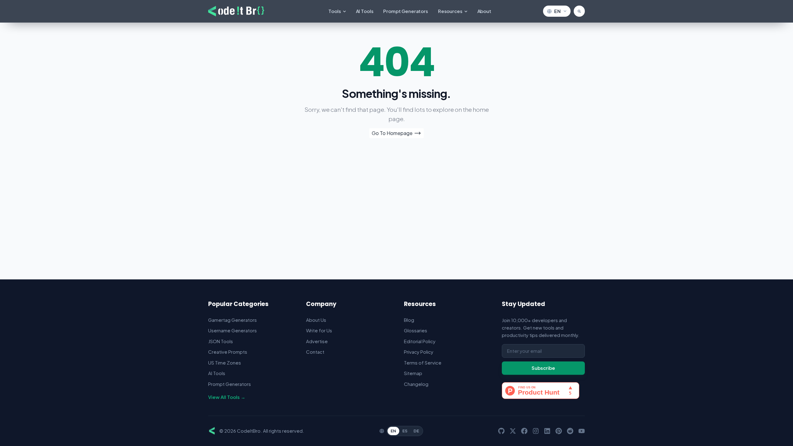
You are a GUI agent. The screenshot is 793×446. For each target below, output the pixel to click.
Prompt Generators (405, 11)
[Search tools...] (579, 11)
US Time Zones (224, 362)
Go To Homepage (392, 133)
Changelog (416, 384)
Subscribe (543, 368)
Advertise (317, 341)
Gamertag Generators (232, 320)
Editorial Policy (420, 341)
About (484, 11)
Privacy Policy (418, 352)
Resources (450, 11)
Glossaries (415, 330)
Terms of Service (422, 362)
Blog (409, 320)
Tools (334, 11)
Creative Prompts (227, 352)
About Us (316, 320)
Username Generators (232, 330)
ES (404, 430)
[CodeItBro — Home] (236, 11)
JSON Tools (220, 341)
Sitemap (413, 373)
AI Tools (365, 11)
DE (416, 430)
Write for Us (319, 330)
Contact (315, 352)
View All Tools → (226, 397)
